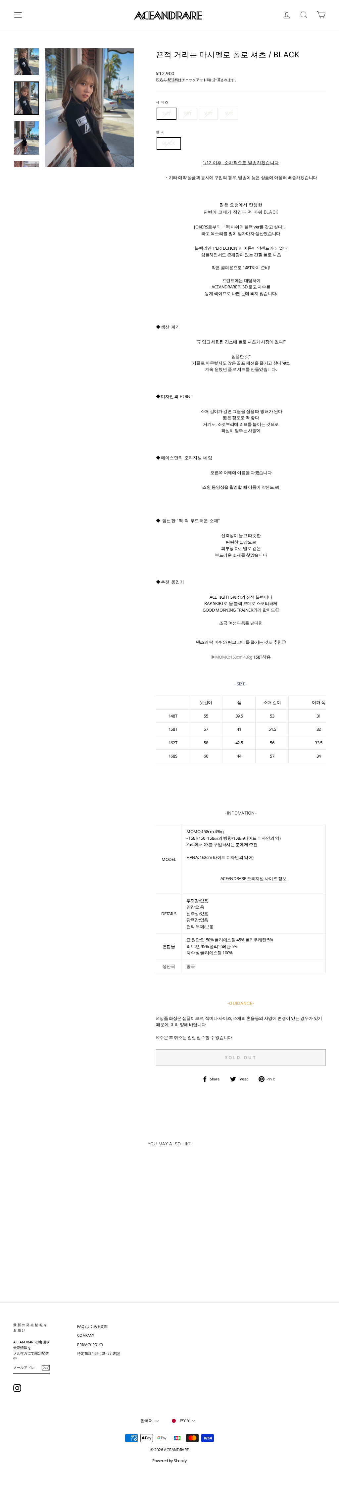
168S (229, 113)
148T (166, 113)
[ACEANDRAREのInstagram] (17, 1388)
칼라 (160, 131)
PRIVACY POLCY (90, 1344)
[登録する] (45, 1368)
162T (208, 113)
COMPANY (85, 1335)
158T (187, 113)
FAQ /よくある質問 (92, 1326)
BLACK (168, 143)
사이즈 (162, 102)
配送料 (173, 79)
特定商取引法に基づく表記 (98, 1353)
